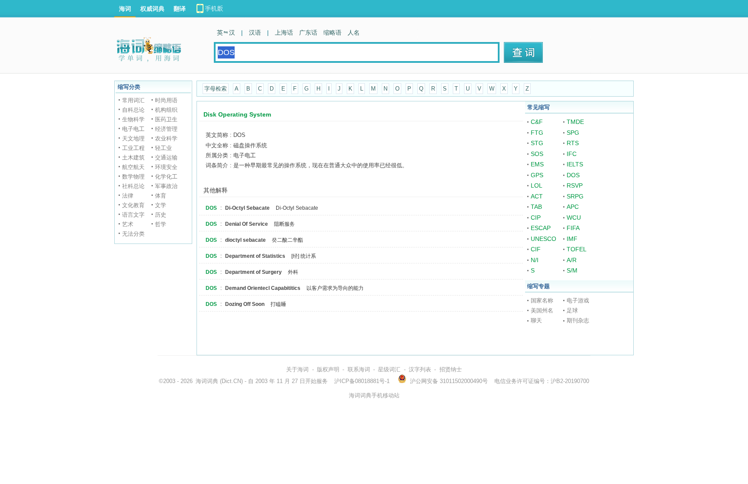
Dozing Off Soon (244, 304)
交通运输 (166, 157)
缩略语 (332, 32)
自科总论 (133, 110)
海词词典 (207, 381)
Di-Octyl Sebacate (247, 208)
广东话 (308, 32)
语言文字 (133, 214)
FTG (537, 132)
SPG (573, 132)
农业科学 (166, 138)
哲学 (160, 224)
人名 (354, 32)
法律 (127, 195)
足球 (572, 310)
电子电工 (133, 129)
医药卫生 (166, 119)
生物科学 (133, 119)
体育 (160, 195)
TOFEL (577, 249)
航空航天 (133, 167)
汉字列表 (420, 369)
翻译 (180, 8)
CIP (536, 217)
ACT (537, 196)
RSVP (575, 185)
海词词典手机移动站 (374, 395)
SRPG (575, 196)
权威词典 (152, 8)
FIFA (573, 227)
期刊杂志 (578, 320)
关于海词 (297, 369)
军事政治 (166, 186)
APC (573, 206)
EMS (537, 164)
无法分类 (133, 234)
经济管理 (166, 129)
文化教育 (133, 205)
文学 (160, 205)
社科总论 (133, 186)
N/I (534, 260)
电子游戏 (578, 300)
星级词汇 (389, 369)
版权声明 (328, 369)
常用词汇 (133, 100)
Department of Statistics (255, 256)
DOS (211, 208)
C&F (537, 121)
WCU (574, 217)
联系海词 (359, 369)
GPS (537, 175)
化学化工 (166, 176)
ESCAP (541, 227)
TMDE (575, 121)
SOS (537, 153)
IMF (572, 238)
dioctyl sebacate (245, 240)
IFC (572, 153)
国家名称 (542, 300)
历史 (160, 214)
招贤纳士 (450, 369)
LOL (536, 185)
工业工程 (133, 148)
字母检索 (215, 88)
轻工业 (163, 148)
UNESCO (543, 238)
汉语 (255, 32)
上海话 (284, 32)
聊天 (536, 320)
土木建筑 (133, 157)
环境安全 (166, 167)
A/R (572, 260)
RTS (573, 143)
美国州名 (542, 310)
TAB (536, 206)
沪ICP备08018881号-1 (362, 381)
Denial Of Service (246, 224)
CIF (536, 249)
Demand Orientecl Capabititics (262, 288)
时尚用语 (166, 100)
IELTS (575, 164)
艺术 (127, 224)
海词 (125, 8)
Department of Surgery (253, 272)
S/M (572, 270)
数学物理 (133, 176)
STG (537, 143)
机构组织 (166, 110)
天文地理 (133, 138)
